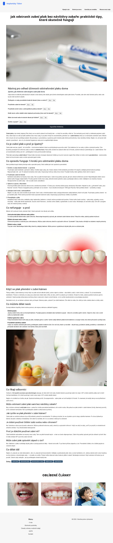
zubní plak (15, 461)
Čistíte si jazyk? (13, 122)
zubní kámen (58, 461)
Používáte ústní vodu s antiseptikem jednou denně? (25, 109)
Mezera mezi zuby (105, 9)
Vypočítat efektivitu (56, 127)
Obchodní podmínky (31, 525)
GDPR (31, 531)
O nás (30, 522)
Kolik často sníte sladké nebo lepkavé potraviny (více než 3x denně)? (31, 113)
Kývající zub (66, 9)
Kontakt (30, 534)
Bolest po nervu (76, 9)
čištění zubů (48, 461)
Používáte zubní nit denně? (17, 104)
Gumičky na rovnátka (90, 9)
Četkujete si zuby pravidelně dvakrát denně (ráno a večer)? (27, 100)
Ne (54, 100)
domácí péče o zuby (37, 461)
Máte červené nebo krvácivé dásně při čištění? (23, 117)
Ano (50, 100)
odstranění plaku (25, 461)
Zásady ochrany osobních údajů (30, 528)
